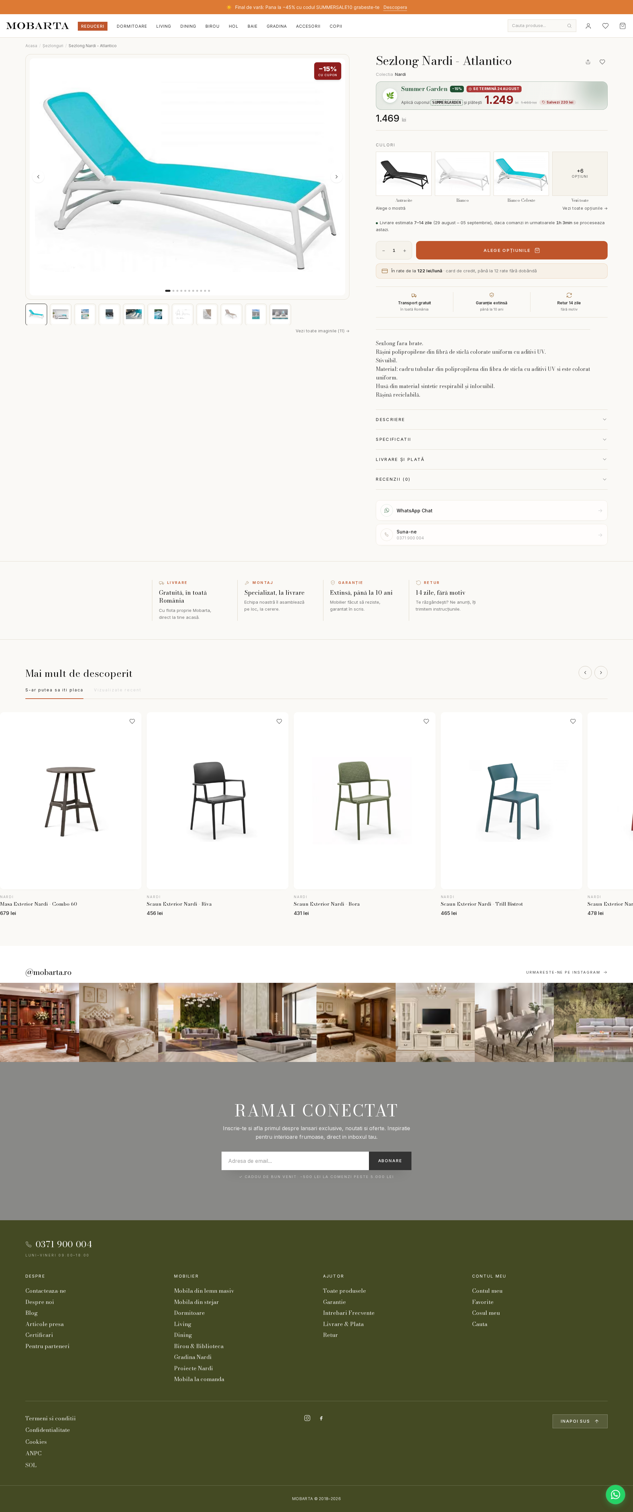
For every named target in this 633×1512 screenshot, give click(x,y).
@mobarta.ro (48, 972)
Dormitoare (132, 26)
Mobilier (186, 1276)
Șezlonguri (53, 45)
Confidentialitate (47, 1430)
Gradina (277, 26)
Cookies (36, 1441)
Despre (35, 1276)
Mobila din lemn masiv (204, 1290)
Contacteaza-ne (45, 1290)
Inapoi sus (575, 1421)
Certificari (39, 1335)
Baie (252, 26)
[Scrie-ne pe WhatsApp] (615, 1494)
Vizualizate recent (117, 689)
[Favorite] (605, 25)
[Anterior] (585, 672)
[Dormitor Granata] (276, 1022)
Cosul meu (486, 1313)
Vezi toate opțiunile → (585, 208)
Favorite (483, 1302)
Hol (233, 26)
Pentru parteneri (47, 1346)
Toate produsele (344, 1290)
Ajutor (333, 1276)
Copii (336, 26)
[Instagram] (307, 1418)
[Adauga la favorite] (602, 62)
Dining (188, 26)
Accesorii (308, 26)
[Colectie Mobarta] (435, 1022)
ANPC (33, 1453)
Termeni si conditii (50, 1418)
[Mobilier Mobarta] (39, 1022)
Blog (31, 1313)
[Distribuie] (587, 62)
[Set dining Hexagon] (514, 1022)
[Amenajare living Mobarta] (118, 1022)
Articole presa (44, 1324)
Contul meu (489, 1276)
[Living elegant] (197, 1022)
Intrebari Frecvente (349, 1313)
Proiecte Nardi (193, 1368)
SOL (31, 1465)
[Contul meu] (588, 25)
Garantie (334, 1302)
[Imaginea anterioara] (38, 177)
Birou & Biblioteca (199, 1346)
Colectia (391, 74)
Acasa (31, 45)
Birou (212, 26)
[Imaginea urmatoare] (337, 177)
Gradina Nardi (193, 1357)
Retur (330, 1335)
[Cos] (622, 25)
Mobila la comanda (199, 1379)
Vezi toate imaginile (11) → (322, 330)
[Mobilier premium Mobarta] (356, 1022)
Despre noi (39, 1302)
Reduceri (92, 26)
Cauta (479, 1324)
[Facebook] (321, 1418)
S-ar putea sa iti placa (54, 689)
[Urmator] (601, 672)
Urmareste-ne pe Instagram (563, 972)
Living (163, 26)
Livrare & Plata (343, 1324)
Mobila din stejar (196, 1302)
